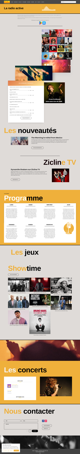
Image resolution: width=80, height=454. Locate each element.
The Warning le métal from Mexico (46, 137)
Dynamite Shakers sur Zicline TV (25, 169)
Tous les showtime (13, 274)
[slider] (32, 90)
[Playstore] (40, 24)
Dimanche (49, 227)
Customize (5, 450)
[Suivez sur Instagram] (46, 421)
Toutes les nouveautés (37, 147)
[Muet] (30, 90)
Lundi (11, 207)
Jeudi (68, 207)
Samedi (30, 227)
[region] (11, 448)
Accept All (16, 450)
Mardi (30, 207)
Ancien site (46, 428)
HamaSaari (9, 391)
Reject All (11, 450)
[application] (21, 90)
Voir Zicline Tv (15, 179)
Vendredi (12, 227)
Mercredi (49, 207)
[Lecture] (10, 90)
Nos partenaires (46, 425)
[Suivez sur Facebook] (43, 421)
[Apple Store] (44, 24)
